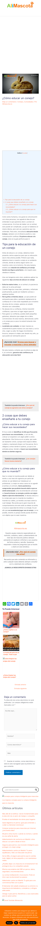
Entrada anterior (20, 684)
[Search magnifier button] (36, 789)
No (16, 923)
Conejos (20, 102)
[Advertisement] (20, 50)
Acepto (9, 923)
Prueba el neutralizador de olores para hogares (18, 819)
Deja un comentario (9, 102)
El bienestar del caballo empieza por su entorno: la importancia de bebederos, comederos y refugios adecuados (20, 888)
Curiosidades (28, 102)
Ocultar (24, 153)
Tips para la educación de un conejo (16, 199)
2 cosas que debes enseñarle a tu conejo (18, 202)
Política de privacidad (27, 923)
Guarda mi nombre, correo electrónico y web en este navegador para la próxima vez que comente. (19, 763)
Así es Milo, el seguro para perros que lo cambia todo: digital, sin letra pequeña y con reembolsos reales (19, 858)
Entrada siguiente (20, 688)
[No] (38, 917)
